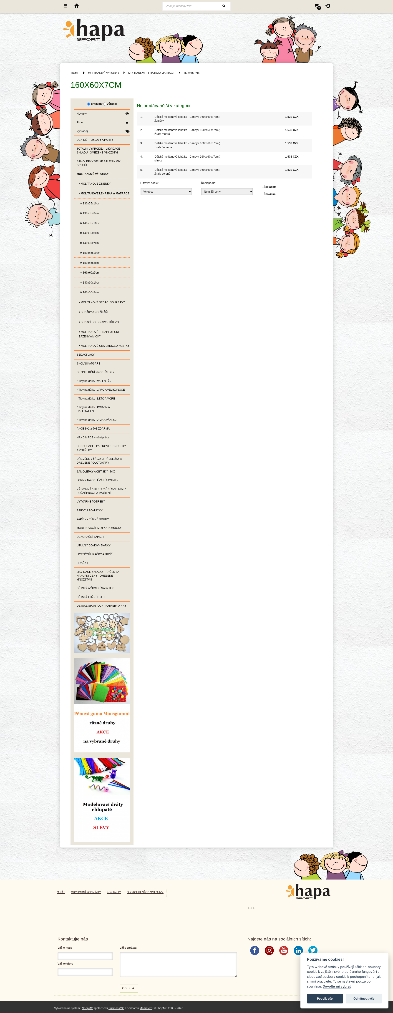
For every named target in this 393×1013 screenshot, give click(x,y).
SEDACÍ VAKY (86, 354)
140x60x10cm (90, 282)
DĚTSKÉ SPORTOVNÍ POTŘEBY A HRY (101, 605)
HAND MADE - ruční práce (93, 437)
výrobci (112, 104)
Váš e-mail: (65, 947)
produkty (97, 104)
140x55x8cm (89, 232)
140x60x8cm (89, 292)
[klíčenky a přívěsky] (102, 632)
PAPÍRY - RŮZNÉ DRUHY (93, 519)
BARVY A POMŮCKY (90, 510)
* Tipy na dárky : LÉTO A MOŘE (96, 398)
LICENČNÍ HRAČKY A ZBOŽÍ (94, 554)
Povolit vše (325, 998)
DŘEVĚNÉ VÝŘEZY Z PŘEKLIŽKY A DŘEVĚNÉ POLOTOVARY (99, 460)
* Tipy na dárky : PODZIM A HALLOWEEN (93, 409)
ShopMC (87, 1008)
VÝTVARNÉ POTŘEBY (91, 501)
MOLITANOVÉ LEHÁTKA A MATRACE (151, 73)
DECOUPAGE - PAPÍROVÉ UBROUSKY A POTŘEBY (101, 448)
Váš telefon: (65, 963)
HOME (75, 73)
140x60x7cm (89, 242)
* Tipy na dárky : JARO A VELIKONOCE (101, 389)
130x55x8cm (89, 213)
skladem (271, 187)
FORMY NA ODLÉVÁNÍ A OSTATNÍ (98, 480)
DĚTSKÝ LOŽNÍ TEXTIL (91, 597)
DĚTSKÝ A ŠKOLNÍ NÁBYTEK (95, 588)
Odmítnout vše (364, 998)
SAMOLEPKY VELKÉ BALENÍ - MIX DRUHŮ (99, 163)
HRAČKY (82, 563)
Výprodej (82, 131)
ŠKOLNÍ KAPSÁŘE (88, 363)
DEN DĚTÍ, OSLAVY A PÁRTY (95, 139)
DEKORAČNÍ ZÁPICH (90, 536)
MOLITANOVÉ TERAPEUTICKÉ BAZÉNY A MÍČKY (99, 333)
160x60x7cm (191, 73)
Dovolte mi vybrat (337, 986)
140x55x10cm (90, 223)
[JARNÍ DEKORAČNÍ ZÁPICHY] (102, 800)
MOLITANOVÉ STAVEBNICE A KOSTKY (104, 345)
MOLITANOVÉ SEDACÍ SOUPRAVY (102, 302)
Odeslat (129, 988)
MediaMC (146, 1008)
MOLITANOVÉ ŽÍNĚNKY (95, 183)
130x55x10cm (90, 203)
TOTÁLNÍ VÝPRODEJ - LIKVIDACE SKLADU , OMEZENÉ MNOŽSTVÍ (98, 150)
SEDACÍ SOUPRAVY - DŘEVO (99, 321)
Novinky (82, 113)
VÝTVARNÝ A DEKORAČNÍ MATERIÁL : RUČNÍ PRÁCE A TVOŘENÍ (101, 491)
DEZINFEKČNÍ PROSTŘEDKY (95, 372)
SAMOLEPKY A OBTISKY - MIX (96, 471)
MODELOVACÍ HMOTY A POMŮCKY (99, 528)
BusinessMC (116, 1008)
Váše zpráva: (128, 947)
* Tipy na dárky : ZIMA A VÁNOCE (97, 420)
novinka (270, 194)
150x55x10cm (90, 252)
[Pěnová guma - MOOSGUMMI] (102, 705)
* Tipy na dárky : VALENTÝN (94, 381)
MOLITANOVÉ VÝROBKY (103, 73)
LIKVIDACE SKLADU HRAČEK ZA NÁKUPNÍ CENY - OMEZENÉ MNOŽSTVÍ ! (98, 575)
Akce (80, 122)
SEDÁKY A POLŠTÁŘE (94, 311)
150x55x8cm (89, 262)
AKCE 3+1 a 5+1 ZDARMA (93, 428)
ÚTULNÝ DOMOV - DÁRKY (94, 545)
